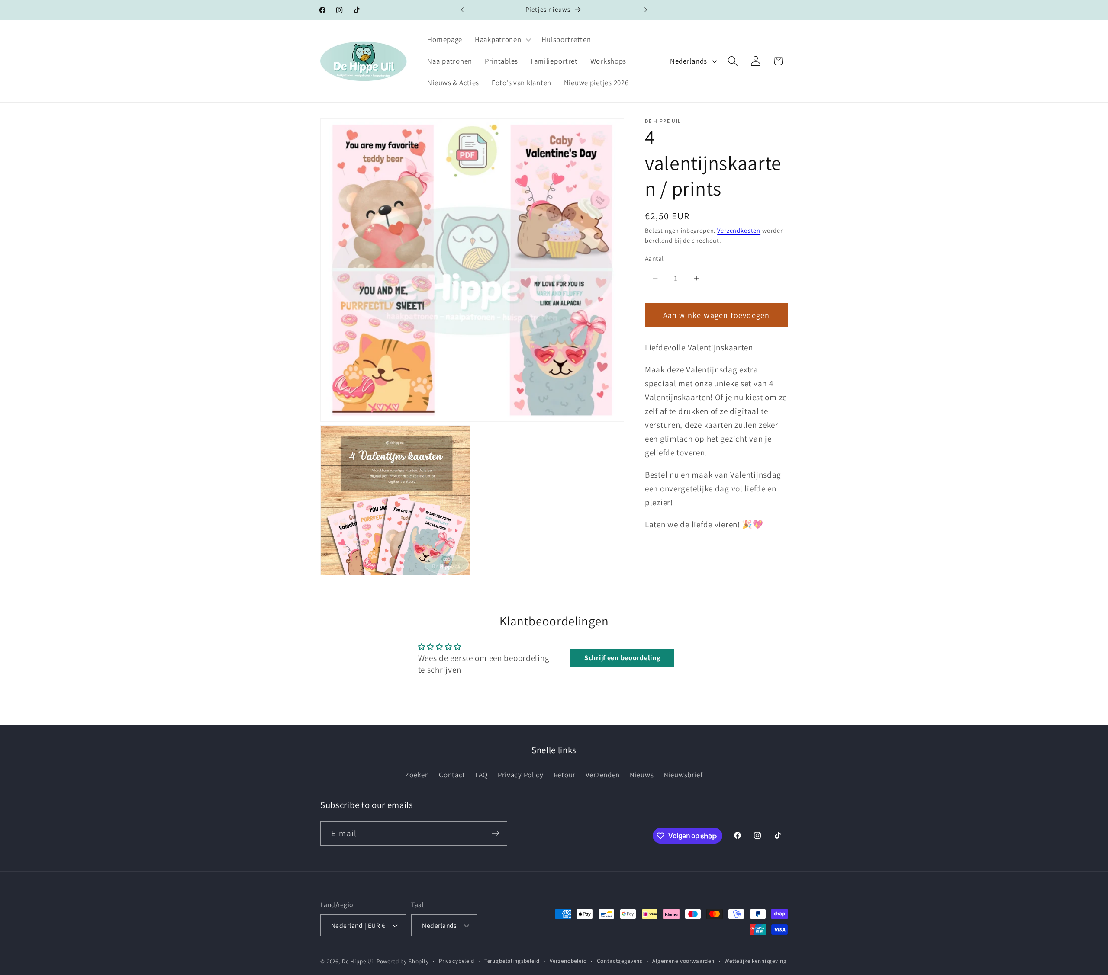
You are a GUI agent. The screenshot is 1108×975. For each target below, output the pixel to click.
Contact (452, 774)
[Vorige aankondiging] (462, 10)
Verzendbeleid (568, 961)
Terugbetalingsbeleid (512, 961)
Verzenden (603, 774)
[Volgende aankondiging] (645, 10)
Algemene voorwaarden (683, 961)
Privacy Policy (521, 774)
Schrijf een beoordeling (622, 657)
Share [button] (663, 577)
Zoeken (417, 774)
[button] (502, 40)
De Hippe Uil (358, 961)
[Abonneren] (495, 833)
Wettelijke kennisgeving (755, 961)
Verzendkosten (738, 230)
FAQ (481, 774)
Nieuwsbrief (683, 774)
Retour (565, 774)
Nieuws (642, 774)
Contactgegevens (620, 961)
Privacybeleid (456, 961)
